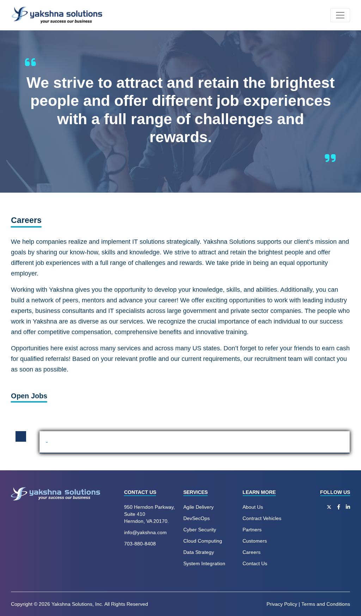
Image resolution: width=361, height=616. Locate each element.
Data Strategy (198, 552)
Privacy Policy (282, 604)
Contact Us (255, 563)
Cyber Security (199, 529)
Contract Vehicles (262, 518)
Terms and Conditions (325, 604)
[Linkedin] (348, 507)
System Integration (204, 563)
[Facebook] (338, 507)
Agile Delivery (198, 507)
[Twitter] (329, 507)
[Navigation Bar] (340, 15)
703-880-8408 (140, 543)
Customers (255, 541)
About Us (253, 507)
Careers (252, 552)
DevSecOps (196, 518)
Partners (252, 529)
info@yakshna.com (145, 532)
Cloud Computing (202, 541)
